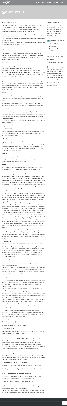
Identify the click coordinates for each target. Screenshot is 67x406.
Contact (62, 2)
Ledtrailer (55, 2)
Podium (49, 2)
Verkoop (43, 2)
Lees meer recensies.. (52, 85)
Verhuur (37, 2)
